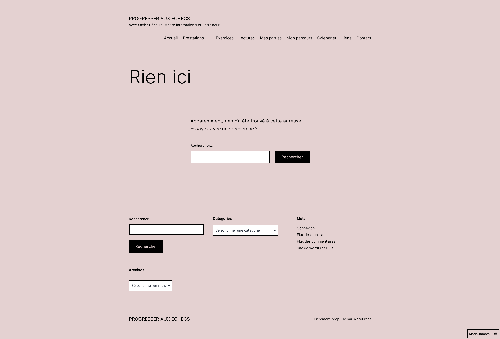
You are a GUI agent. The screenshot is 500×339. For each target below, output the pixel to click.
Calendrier (326, 38)
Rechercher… (201, 145)
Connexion (306, 228)
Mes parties (271, 38)
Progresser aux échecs (159, 18)
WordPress (362, 319)
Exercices (225, 38)
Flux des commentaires (316, 241)
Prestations (193, 38)
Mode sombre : (480, 334)
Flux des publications (314, 235)
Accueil (171, 38)
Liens (346, 38)
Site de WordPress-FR (315, 248)
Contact (363, 38)
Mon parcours (299, 38)
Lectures (247, 38)
